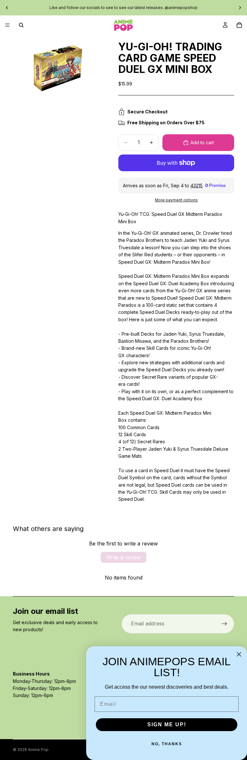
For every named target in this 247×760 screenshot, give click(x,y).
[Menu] (7, 25)
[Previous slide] (7, 8)
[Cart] (239, 25)
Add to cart (202, 142)
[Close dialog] (239, 654)
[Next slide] (240, 8)
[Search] (21, 25)
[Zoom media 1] (58, 68)
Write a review (123, 557)
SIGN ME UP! (166, 724)
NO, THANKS (166, 744)
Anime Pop (38, 749)
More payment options (176, 200)
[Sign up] (224, 624)
